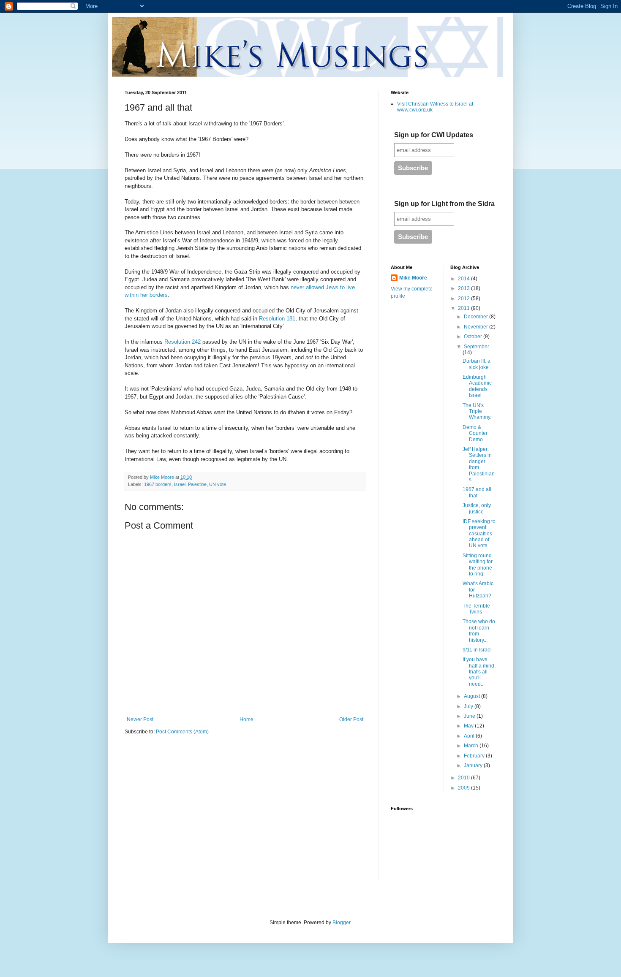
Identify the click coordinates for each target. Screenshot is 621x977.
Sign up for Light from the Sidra (444, 203)
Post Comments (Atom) (182, 732)
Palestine (197, 484)
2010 (464, 778)
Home (246, 719)
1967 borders (158, 484)
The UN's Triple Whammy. (477, 411)
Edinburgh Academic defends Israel (477, 386)
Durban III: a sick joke (476, 364)
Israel (179, 484)
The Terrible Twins (476, 609)
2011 (464, 308)
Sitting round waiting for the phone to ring (478, 565)
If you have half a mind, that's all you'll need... (479, 672)
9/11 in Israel (477, 650)
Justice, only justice (477, 508)
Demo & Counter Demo (475, 433)
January (474, 765)
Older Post (351, 719)
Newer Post (140, 719)
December (476, 317)
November (476, 327)
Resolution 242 (183, 342)
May (469, 726)
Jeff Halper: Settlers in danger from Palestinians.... (479, 464)
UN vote (217, 484)
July (469, 706)
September (476, 347)
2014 (464, 279)
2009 (464, 788)
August (472, 696)
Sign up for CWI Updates (433, 134)
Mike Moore (413, 278)
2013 (464, 288)
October (473, 336)
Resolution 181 (277, 318)
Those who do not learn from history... (479, 631)
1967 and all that (477, 492)
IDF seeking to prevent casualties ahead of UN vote (479, 533)
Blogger (341, 922)
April (470, 736)
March (471, 746)
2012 (464, 298)
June (470, 716)
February (475, 756)
